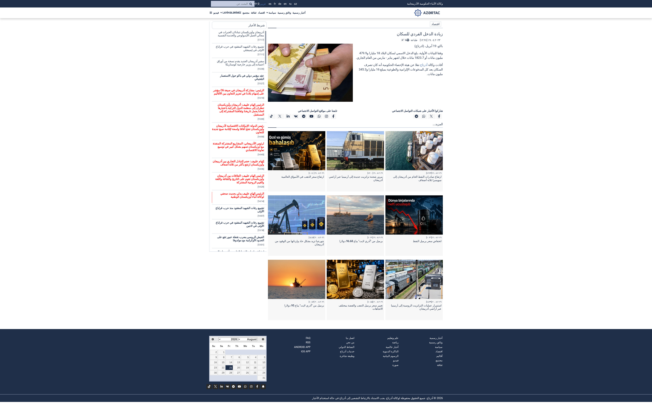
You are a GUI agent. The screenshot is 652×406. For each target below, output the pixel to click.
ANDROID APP (302, 347)
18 (255, 367)
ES (270, 3)
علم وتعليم (393, 338)
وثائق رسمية (284, 12)
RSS (308, 342)
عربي (263, 3)
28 (230, 372)
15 (223, 362)
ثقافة (253, 12)
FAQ (308, 338)
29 (223, 372)
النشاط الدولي (346, 347)
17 (263, 367)
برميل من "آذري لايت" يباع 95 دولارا (304, 305)
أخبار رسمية (299, 12)
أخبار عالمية (392, 347)
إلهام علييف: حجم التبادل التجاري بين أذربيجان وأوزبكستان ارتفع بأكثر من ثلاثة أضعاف (238, 163)
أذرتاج (424, 65)
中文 (257, 3)
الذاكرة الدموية (391, 351)
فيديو (216, 12)
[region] (239, 141)
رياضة (395, 342)
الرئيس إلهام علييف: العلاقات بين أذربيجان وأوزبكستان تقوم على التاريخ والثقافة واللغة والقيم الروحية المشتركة (239, 179)
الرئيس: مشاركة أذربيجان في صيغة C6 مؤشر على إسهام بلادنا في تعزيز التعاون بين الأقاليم (238, 92)
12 (247, 362)
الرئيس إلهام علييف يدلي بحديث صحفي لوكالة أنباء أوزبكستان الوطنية (242, 195)
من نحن (350, 342)
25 (255, 372)
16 (215, 362)
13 (238, 362)
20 (238, 367)
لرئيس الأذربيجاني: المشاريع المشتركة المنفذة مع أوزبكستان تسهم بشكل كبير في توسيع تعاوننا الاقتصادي (238, 147)
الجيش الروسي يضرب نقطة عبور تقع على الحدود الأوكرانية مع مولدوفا (240, 238)
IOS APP (305, 351)
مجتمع (246, 12)
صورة (395, 365)
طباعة (413, 40)
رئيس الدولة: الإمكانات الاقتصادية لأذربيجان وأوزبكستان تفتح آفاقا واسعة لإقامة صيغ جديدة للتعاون (238, 129)
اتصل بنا (350, 338)
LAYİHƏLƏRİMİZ (231, 12)
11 (255, 362)
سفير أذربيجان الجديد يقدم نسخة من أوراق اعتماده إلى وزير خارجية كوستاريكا (240, 63)
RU (290, 3)
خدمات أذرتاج (347, 351)
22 (223, 367)
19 (247, 367)
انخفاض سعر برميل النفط (427, 241)
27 (238, 372)
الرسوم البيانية (391, 356)
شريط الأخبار (256, 25)
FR (275, 3)
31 (263, 377)
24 (263, 372)
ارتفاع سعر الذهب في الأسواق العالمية (302, 176)
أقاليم (439, 356)
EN (285, 3)
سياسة (272, 12)
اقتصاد (261, 12)
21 (230, 367)
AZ (295, 3)
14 (230, 362)
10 (263, 362)
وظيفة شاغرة (347, 356)
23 (215, 367)
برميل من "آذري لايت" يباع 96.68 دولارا (361, 241)
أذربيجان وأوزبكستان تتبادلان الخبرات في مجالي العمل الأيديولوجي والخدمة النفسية (241, 34)
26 (247, 372)
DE (279, 3)
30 (215, 372)
